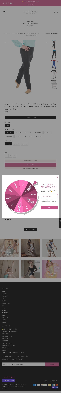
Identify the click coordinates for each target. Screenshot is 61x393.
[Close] (57, 177)
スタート (49, 207)
